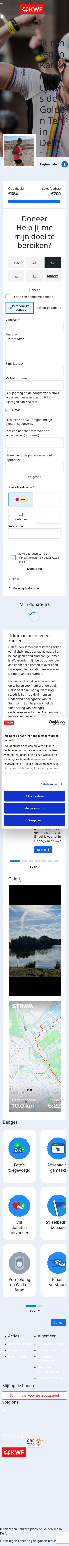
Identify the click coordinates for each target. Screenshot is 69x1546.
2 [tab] (24, 861)
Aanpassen (32, 808)
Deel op (42, 850)
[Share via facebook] (64, 164)
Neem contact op (50, 1378)
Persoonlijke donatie (20, 308)
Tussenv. (11, 334)
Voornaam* (14, 320)
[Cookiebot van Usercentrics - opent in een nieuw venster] (49, 722)
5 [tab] (43, 861)
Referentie (15, 526)
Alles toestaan (34, 795)
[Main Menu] (1, 3)
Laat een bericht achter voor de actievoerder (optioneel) (27, 433)
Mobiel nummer (17, 378)
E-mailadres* (15, 364)
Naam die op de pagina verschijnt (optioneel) (29, 457)
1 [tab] (15, 861)
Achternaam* (15, 339)
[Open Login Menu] (2, 16)
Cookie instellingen (52, 1350)
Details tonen (49, 784)
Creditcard (20, 519)
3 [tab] (31, 861)
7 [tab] (56, 861)
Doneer (58, 1323)
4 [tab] (37, 861)
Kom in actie (17, 1356)
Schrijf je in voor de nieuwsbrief (34, 1395)
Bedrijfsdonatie (50, 308)
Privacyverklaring (51, 1344)
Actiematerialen (20, 1344)
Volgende (34, 477)
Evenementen (18, 1350)
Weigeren (35, 820)
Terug (15, 578)
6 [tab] (50, 861)
